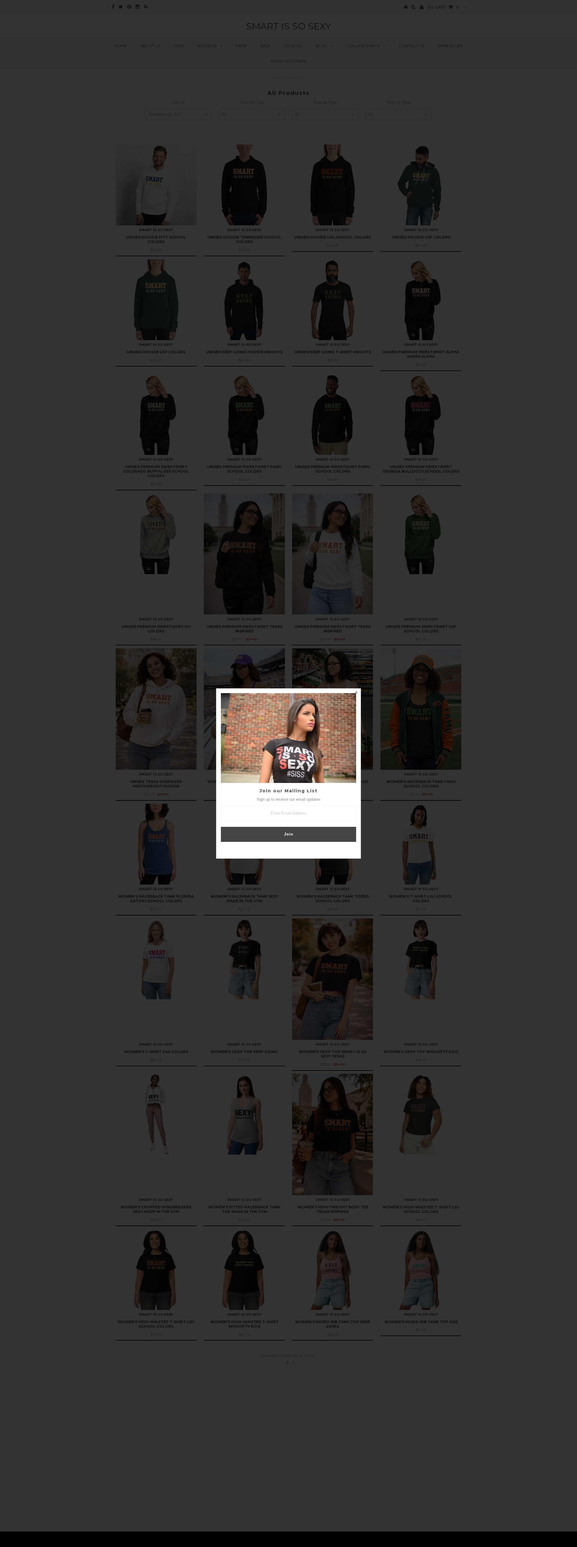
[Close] (356, 693)
